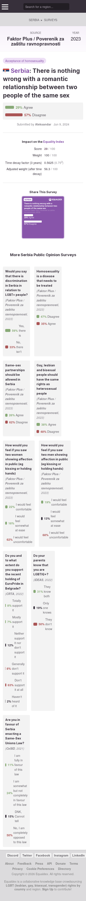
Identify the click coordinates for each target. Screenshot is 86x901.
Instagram (61, 855)
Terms (74, 863)
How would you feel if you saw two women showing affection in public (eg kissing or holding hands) (18, 459)
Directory (64, 869)
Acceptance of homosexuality (24, 61)
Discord (12, 855)
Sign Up (47, 889)
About (9, 863)
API (49, 863)
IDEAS (38, 580)
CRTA (10, 594)
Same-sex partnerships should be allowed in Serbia (15, 374)
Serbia (20, 70)
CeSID (10, 748)
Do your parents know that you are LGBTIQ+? (40, 565)
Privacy (17, 869)
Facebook (43, 855)
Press (39, 863)
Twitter (27, 855)
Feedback (25, 863)
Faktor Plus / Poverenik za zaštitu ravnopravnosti (35, 41)
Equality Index (53, 141)
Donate (61, 863)
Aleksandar (43, 124)
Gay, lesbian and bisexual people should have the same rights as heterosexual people (48, 379)
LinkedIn (78, 855)
